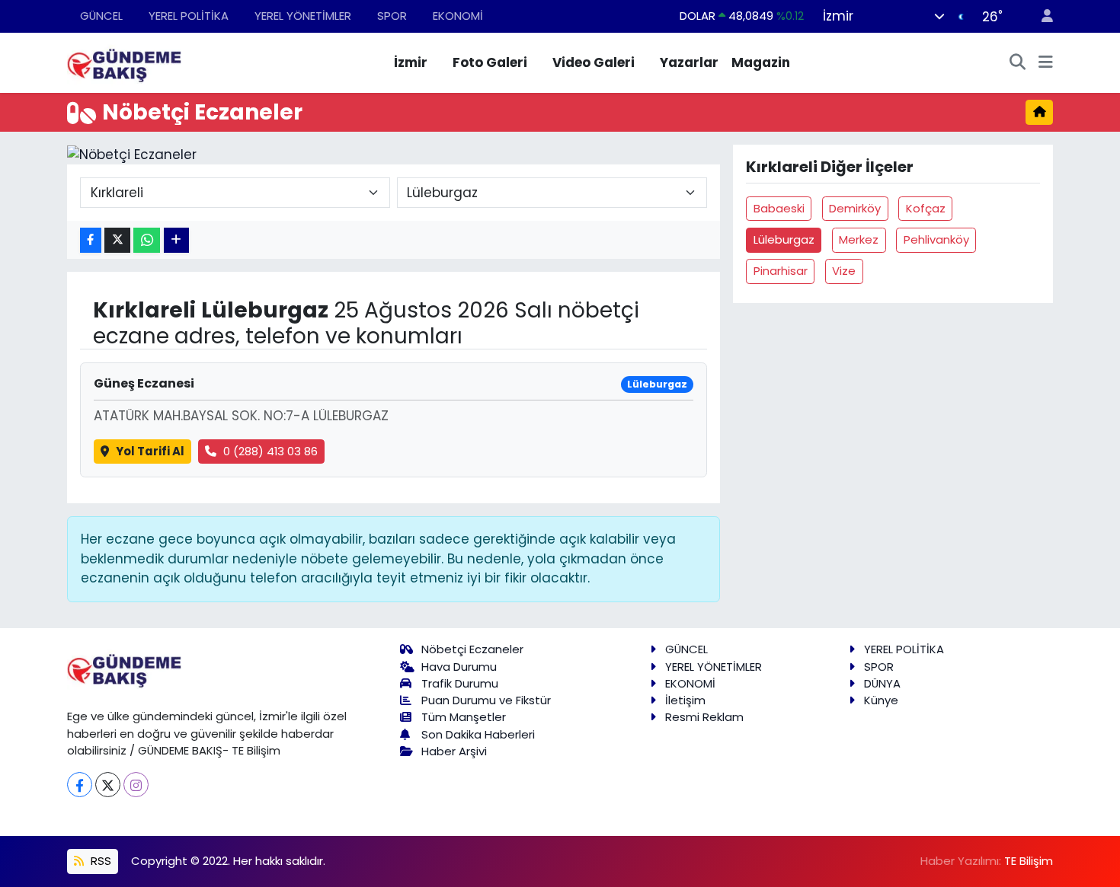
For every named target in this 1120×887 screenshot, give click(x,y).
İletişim (685, 700)
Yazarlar (689, 62)
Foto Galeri (490, 62)
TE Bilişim (1028, 861)
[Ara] (1017, 63)
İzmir (410, 62)
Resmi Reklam (704, 717)
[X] (107, 784)
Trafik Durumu (459, 683)
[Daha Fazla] (176, 240)
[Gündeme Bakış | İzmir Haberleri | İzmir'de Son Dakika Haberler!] (124, 61)
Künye (881, 700)
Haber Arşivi (454, 751)
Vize (844, 271)
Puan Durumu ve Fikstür (486, 700)
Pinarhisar (781, 271)
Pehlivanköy (936, 239)
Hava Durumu (459, 667)
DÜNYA (882, 683)
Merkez (858, 239)
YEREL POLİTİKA (189, 16)
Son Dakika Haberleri (478, 734)
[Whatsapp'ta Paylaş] (146, 240)
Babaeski (779, 208)
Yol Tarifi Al (150, 451)
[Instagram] (136, 784)
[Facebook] (79, 784)
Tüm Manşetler (463, 717)
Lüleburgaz (784, 239)
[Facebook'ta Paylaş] (90, 240)
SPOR (392, 16)
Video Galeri (593, 62)
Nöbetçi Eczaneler (472, 649)
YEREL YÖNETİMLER (302, 16)
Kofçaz (926, 208)
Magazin (760, 62)
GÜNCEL (101, 16)
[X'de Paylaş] (117, 240)
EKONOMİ (458, 16)
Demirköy (855, 208)
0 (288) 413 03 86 (270, 451)
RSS (99, 861)
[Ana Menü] (1045, 63)
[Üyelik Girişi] (1041, 16)
